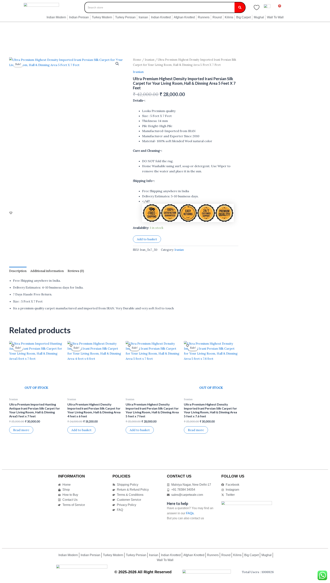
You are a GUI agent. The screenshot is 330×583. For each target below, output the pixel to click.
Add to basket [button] (81, 430)
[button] (117, 63)
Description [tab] (18, 271)
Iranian (149, 59)
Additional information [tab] (47, 271)
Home (137, 59)
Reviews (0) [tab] (76, 271)
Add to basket (147, 239)
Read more (21, 430)
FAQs (190, 513)
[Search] (240, 7)
